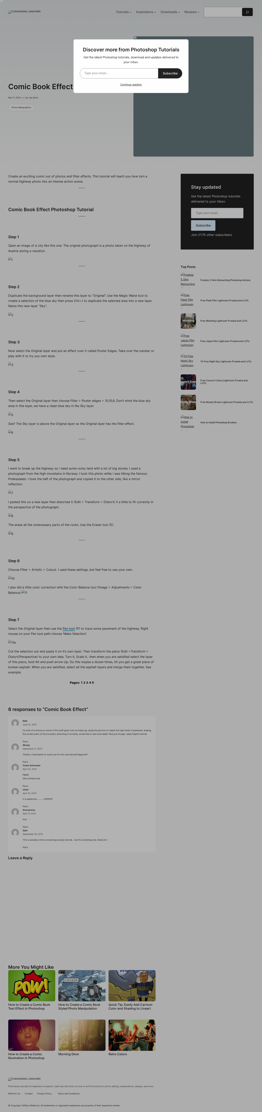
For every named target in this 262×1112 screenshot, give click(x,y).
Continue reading (131, 84)
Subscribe (170, 73)
